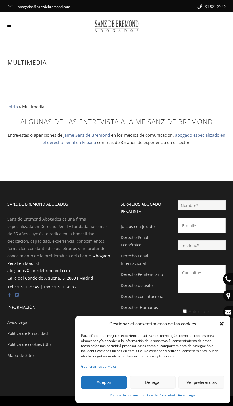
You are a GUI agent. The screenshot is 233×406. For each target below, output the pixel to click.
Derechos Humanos (139, 307)
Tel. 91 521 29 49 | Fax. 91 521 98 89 (41, 286)
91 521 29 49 (215, 6)
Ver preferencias (201, 382)
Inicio (12, 106)
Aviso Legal (187, 395)
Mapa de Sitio (20, 355)
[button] (221, 324)
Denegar (153, 382)
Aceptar (104, 382)
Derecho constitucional (143, 296)
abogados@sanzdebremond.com (43, 6)
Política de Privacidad (158, 395)
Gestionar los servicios (99, 366)
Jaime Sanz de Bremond (86, 135)
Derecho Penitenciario (142, 274)
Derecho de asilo (137, 285)
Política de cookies (124, 395)
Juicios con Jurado (138, 226)
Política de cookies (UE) (29, 344)
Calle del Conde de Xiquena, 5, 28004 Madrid (50, 278)
